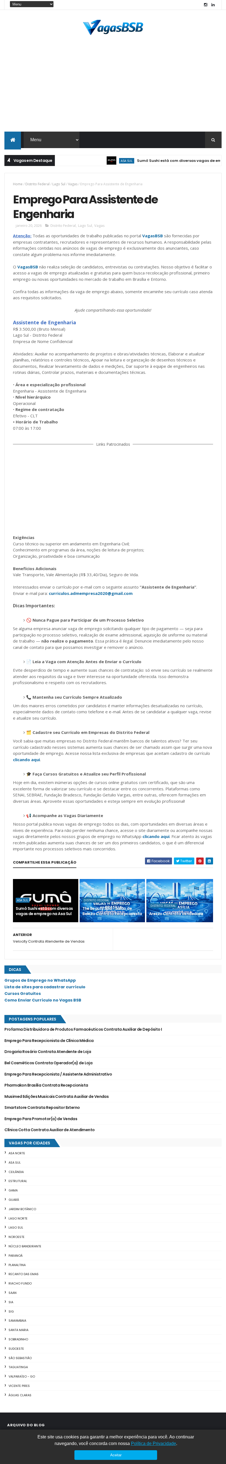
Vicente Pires (19, 1386)
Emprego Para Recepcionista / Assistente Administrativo (58, 1074)
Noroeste (17, 1237)
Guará (14, 1200)
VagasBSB (152, 235)
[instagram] (206, 5)
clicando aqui (26, 759)
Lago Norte (18, 1218)
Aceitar (116, 1455)
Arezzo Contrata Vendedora (176, 913)
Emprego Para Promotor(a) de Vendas (40, 1119)
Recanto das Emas (24, 1274)
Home (18, 184)
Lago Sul (58, 184)
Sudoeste (16, 1348)
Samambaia (17, 1320)
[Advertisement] (113, 90)
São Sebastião (20, 1358)
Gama (13, 1190)
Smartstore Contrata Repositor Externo (42, 1107)
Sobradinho (18, 1339)
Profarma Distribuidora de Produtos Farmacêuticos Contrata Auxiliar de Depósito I (83, 1029)
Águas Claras (20, 1395)
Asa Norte (17, 1153)
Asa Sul (113, 161)
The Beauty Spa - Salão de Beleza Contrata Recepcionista (112, 911)
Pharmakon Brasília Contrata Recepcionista (46, 1085)
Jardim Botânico (22, 1209)
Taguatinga (18, 1367)
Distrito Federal (37, 184)
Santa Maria (18, 1330)
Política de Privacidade (153, 1443)
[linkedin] (213, 5)
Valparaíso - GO (22, 1376)
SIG (11, 1311)
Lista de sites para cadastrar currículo (44, 987)
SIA (11, 1302)
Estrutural (18, 1181)
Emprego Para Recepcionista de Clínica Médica (48, 1040)
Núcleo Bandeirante (25, 1246)
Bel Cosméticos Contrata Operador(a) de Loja (48, 1063)
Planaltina (17, 1265)
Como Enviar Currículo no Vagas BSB (42, 1000)
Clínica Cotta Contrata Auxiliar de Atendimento (49, 1130)
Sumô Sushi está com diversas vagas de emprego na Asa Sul (44, 911)
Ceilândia (16, 1172)
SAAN (13, 1293)
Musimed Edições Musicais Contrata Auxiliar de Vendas (56, 1096)
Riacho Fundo (20, 1283)
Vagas (72, 184)
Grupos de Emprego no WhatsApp (40, 980)
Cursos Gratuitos (22, 993)
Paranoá (16, 1255)
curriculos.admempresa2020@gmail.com (91, 593)
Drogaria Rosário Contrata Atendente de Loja (47, 1051)
